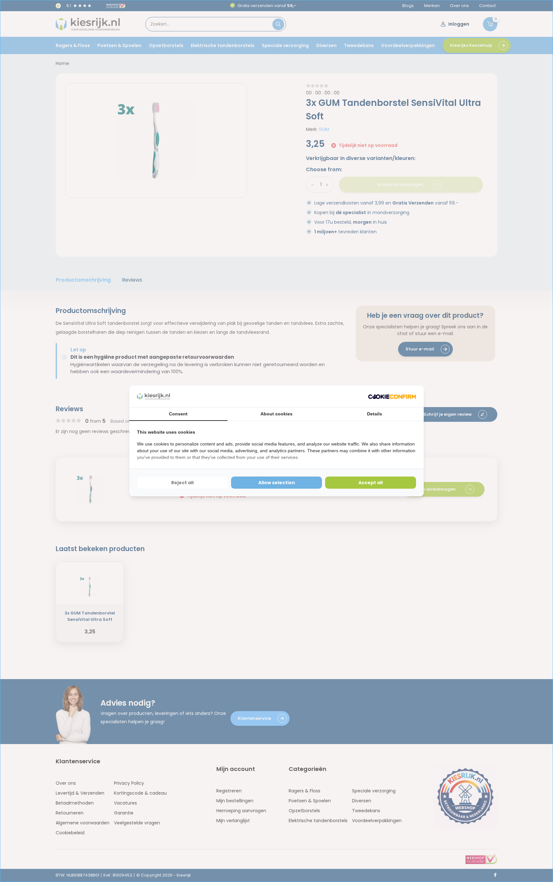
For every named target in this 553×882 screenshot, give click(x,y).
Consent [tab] (178, 413)
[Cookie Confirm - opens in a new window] (392, 396)
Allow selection (276, 482)
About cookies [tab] (276, 413)
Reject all (182, 482)
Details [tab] (374, 413)
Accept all (370, 482)
